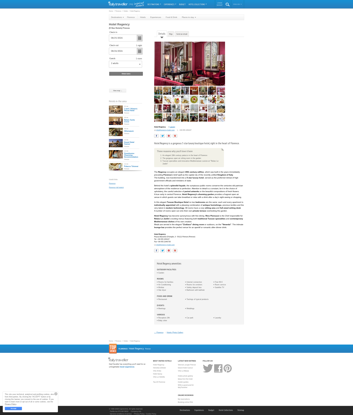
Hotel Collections (197, 4)
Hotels (143, 17)
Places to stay (188, 17)
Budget (182, 4)
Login (219, 3)
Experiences (169, 4)
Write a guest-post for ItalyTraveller (186, 386)
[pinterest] (169, 135)
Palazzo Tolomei (131, 166)
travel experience (127, 366)
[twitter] (162, 135)
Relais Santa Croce (129, 121)
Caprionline (123, 409)
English (236, 4)
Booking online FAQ (185, 402)
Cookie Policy (151, 414)
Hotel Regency (158, 364)
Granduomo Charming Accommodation (131, 155)
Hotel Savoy (157, 374)
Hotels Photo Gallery (175, 332)
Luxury (172, 127)
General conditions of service (121, 414)
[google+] (175, 135)
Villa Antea (157, 371)
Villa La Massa (183, 371)
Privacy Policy (139, 414)
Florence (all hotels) (116, 187)
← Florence (158, 332)
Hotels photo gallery (185, 376)
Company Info (136, 411)
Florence (112, 183)
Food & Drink (171, 17)
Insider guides (183, 382)
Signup (219, 5)
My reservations (184, 399)
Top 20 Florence (159, 382)
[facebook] (156, 135)
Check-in (113, 32)
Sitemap (240, 410)
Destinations (154, 4)
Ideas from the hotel (185, 379)
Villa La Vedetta (159, 377)
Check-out (113, 45)
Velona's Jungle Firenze (187, 364)
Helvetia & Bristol (159, 367)
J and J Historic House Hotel (130, 110)
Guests (112, 58)
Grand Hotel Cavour (129, 143)
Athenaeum (129, 131)
